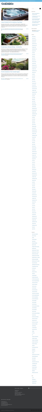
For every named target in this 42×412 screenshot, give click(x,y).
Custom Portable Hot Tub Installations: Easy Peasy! (11, 22)
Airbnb (33, 237)
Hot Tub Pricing (34, 304)
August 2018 (34, 137)
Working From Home (35, 372)
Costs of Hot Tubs (34, 262)
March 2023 (34, 38)
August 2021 (34, 72)
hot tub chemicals (34, 284)
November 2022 (34, 45)
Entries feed (33, 379)
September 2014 (34, 221)
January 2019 (34, 128)
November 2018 (34, 131)
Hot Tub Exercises (34, 291)
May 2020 (33, 99)
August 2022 (34, 50)
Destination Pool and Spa (35, 264)
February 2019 (34, 126)
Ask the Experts (34, 239)
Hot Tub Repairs (34, 309)
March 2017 (34, 167)
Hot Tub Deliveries (34, 289)
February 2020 (34, 104)
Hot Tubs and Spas (15, 29)
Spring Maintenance (35, 356)
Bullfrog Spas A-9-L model (36, 257)
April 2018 (33, 144)
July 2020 (33, 95)
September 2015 (34, 200)
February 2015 (34, 212)
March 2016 (34, 189)
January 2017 (34, 171)
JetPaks (33, 331)
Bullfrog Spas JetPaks (35, 259)
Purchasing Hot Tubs (35, 347)
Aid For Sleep (34, 235)
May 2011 (33, 227)
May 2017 (33, 164)
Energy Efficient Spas (35, 266)
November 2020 (34, 88)
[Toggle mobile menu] (40, 3)
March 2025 (34, 36)
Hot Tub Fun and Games (35, 293)
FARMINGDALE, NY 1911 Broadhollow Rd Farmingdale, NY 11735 (4, 402)
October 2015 (34, 198)
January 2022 (34, 63)
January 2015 (34, 214)
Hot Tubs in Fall (34, 320)
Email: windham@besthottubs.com (20, 394)
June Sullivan (3, 53)
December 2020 (34, 86)
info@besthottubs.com (32, 0)
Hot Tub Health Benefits (35, 295)
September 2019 (34, 113)
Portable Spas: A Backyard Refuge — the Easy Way (11, 47)
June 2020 (33, 97)
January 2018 (34, 149)
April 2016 (33, 187)
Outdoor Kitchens (34, 343)
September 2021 (34, 70)
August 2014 (34, 223)
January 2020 (34, 106)
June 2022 (33, 54)
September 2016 (34, 178)
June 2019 (33, 119)
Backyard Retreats (11, 53)
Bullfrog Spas (19, 53)
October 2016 (34, 176)
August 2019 (34, 115)
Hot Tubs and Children (35, 316)
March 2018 (34, 146)
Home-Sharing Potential (35, 280)
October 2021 (34, 68)
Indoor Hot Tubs (34, 329)
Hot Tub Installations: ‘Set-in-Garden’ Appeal (10, 71)
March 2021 (34, 81)
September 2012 (34, 225)
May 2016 (33, 185)
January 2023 (34, 41)
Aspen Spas (33, 241)
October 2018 (34, 133)
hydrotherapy (34, 325)
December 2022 (34, 43)
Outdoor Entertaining (19, 54)
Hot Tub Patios (11, 54)
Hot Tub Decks (3, 54)
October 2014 (34, 219)
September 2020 (34, 92)
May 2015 (33, 207)
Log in (33, 377)
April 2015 (33, 209)
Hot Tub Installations (5, 29)
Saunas (33, 352)
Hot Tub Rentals (34, 307)
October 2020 (34, 90)
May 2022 (33, 56)
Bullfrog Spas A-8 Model (35, 255)
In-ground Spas (18, 29)
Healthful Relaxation (35, 277)
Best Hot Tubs (15, 78)
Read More (27, 53)
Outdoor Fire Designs (35, 340)
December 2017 (34, 151)
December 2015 (34, 194)
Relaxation (33, 349)
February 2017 (34, 169)
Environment (34, 268)
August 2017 (34, 158)
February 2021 (34, 83)
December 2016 (34, 173)
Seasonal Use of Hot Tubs (35, 354)
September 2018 (34, 135)
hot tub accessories (35, 282)
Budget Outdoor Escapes (15, 53)
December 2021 (34, 65)
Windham (33, 370)
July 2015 (33, 203)
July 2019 (33, 117)
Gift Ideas (33, 273)
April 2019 (33, 122)
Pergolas (33, 345)
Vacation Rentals (34, 367)
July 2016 (33, 182)
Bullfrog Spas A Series (35, 253)
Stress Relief (34, 358)
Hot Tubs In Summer (35, 322)
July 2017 (33, 160)
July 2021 (33, 74)
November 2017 (34, 153)
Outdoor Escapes (4, 79)
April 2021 (33, 79)
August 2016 (34, 180)
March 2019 (34, 124)
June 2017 (33, 162)
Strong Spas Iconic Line (35, 361)
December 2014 (34, 216)
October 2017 (34, 155)
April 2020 (33, 101)
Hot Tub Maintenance (35, 298)
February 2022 (34, 61)
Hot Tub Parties (34, 300)
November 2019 (34, 110)
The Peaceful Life (34, 363)
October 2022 (34, 47)
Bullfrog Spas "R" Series (35, 250)
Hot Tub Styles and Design (10, 29)
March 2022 (34, 59)
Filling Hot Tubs (34, 271)
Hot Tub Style (34, 311)
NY (32, 334)
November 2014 (34, 218)
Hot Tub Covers (34, 286)
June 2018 (33, 140)
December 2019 (34, 108)
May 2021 (33, 77)
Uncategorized (34, 365)
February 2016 (34, 191)
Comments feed (34, 381)
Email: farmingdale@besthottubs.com (6, 404)
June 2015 (33, 205)
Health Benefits (34, 275)
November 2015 (34, 196)
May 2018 (33, 142)
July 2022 (33, 52)
